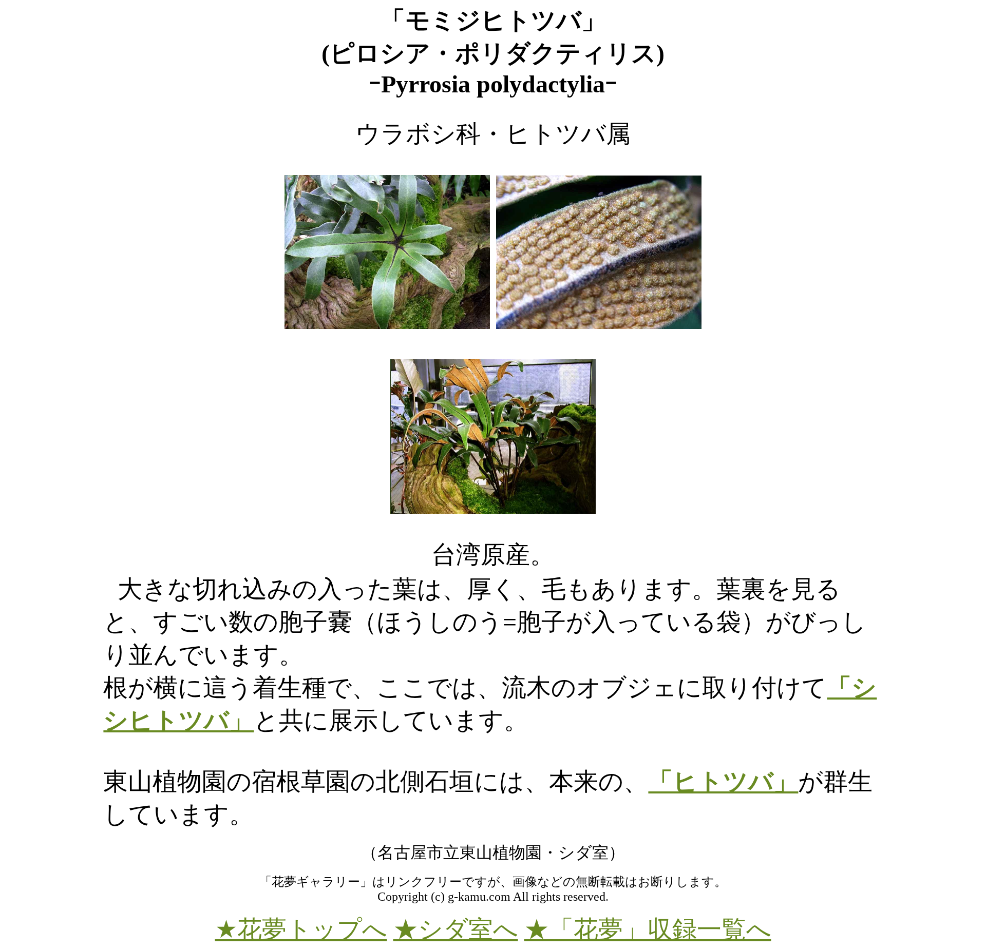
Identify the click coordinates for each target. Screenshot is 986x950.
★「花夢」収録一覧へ (647, 929)
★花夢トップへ (301, 929)
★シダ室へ (455, 929)
